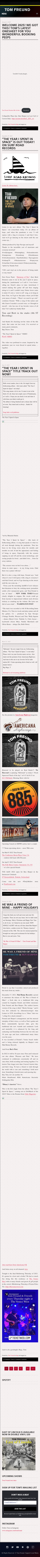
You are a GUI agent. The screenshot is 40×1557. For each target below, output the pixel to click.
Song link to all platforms (11, 412)
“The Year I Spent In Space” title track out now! (20, 371)
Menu (4, 13)
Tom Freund (11, 124)
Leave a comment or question (19, 128)
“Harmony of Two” (23, 277)
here (26, 1269)
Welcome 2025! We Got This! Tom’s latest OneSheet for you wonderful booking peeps (20, 31)
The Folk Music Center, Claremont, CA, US (17, 865)
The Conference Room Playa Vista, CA (15, 855)
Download (26, 110)
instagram (7, 1547)
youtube (17, 1547)
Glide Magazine (30, 1094)
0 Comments (6, 128)
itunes (23, 1547)
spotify (28, 1547)
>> (33, 1368)
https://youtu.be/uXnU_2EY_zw (23, 118)
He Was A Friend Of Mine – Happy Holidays (20, 906)
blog (17, 124)
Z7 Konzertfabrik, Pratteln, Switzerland (15, 877)
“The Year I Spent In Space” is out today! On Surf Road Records (18, 143)
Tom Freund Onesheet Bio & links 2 (11, 110)
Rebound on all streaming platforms (14, 673)
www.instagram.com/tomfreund (12, 1530)
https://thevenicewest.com (14, 1287)
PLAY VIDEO (7, 336)
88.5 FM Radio (7, 778)
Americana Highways (23, 715)
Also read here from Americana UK (14, 1265)
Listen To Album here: (10, 185)
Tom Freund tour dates (9, 1480)
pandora (33, 1547)
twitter (12, 1547)
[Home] (17, 9)
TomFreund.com (9, 884)
